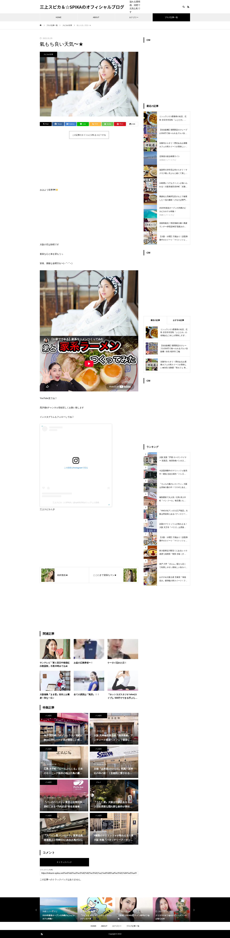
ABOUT (96, 17)
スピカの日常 (48, 54)
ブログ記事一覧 (171, 17)
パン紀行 (48, 716)
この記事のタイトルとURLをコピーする (89, 135)
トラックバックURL (46, 870)
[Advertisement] (89, 164)
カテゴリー (133, 17)
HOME (58, 17)
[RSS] (188, 6)
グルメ (98, 782)
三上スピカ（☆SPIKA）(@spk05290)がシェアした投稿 (76, 502)
